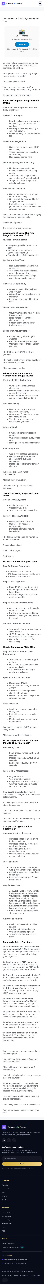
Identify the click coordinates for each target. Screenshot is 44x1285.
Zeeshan (5, 1200)
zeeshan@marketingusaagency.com (15, 1259)
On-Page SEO (6, 1212)
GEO (3, 1227)
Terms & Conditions (21, 1275)
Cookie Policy (35, 1275)
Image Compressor (8, 1243)
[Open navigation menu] (40, 3)
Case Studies (6, 1189)
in (4, 1140)
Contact (4, 1196)
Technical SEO (6, 1223)
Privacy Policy (7, 1275)
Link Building (6, 1220)
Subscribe (22, 1164)
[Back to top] (5, 1280)
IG (14, 1140)
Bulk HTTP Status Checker (12, 1247)
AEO (3, 1231)
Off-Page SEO (6, 1216)
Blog (3, 1192)
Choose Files (22, 44)
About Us (5, 1185)
